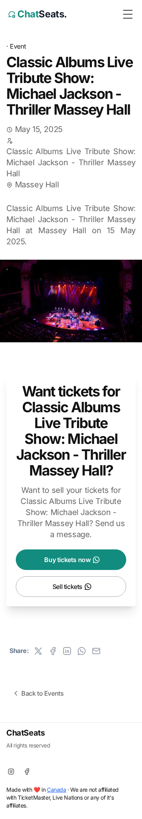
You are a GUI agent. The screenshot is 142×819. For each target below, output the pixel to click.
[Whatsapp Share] (81, 651)
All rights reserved (28, 745)
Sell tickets (67, 587)
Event (18, 46)
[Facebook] (27, 771)
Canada (56, 789)
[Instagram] (11, 771)
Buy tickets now (67, 560)
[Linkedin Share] (67, 651)
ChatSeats (25, 733)
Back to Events (42, 693)
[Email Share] (96, 651)
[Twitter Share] (38, 651)
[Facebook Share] (53, 651)
